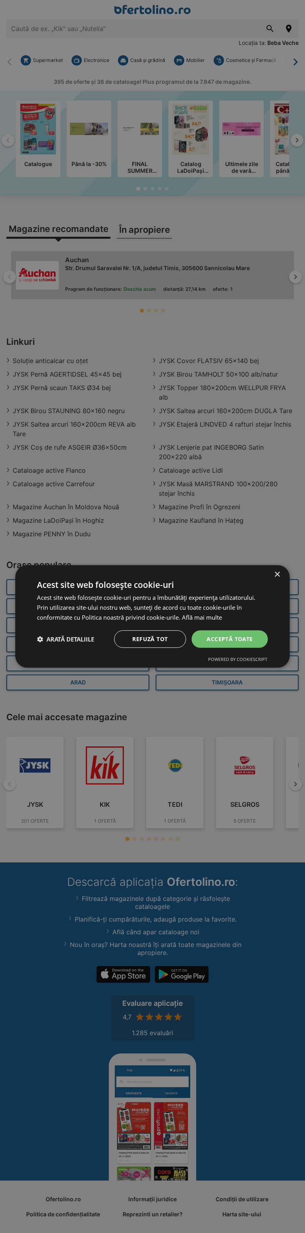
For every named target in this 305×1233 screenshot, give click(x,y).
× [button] (277, 575)
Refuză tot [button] (150, 638)
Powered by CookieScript (237, 659)
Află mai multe (202, 617)
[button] (65, 639)
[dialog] (152, 616)
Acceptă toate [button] (230, 638)
